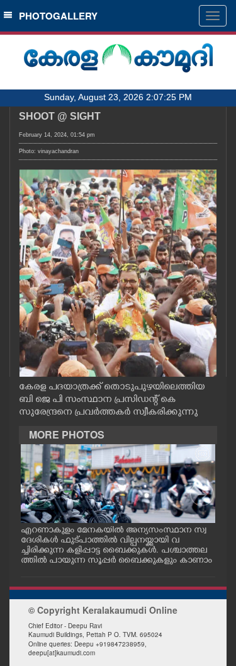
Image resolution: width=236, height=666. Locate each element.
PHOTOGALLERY (56, 16)
